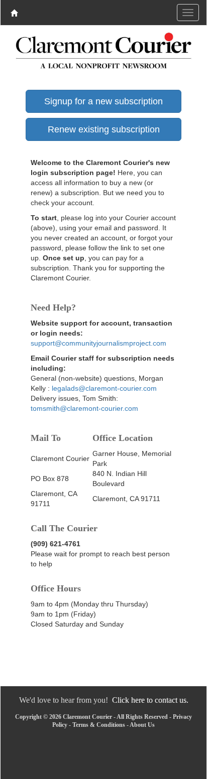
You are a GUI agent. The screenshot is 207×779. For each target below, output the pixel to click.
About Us (142, 724)
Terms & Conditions (98, 724)
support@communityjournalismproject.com (98, 343)
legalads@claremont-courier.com (104, 388)
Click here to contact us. (150, 700)
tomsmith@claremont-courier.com (84, 408)
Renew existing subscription (104, 129)
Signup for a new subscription (103, 101)
